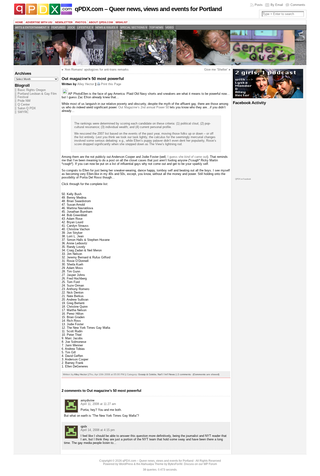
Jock (71, 27)
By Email (277, 5)
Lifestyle (84, 27)
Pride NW (24, 100)
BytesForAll (175, 464)
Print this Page (111, 84)
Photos (80, 22)
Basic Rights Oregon (32, 90)
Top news (156, 27)
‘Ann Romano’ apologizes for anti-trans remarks (96, 69)
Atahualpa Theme (152, 464)
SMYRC (23, 112)
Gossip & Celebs (147, 374)
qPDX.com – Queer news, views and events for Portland (148, 9)
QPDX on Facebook (243, 179)
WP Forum (210, 464)
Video (170, 27)
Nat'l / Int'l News (166, 374)
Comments (297, 5)
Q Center (24, 104)
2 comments (184, 374)
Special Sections (132, 27)
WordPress (126, 464)
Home (19, 22)
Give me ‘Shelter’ (216, 69)
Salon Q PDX (27, 108)
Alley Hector (85, 84)
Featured (58, 27)
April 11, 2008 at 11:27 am (98, 404)
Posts (259, 5)
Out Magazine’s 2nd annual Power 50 (143, 107)
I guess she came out (187, 157)
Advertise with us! (39, 22)
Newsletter (64, 22)
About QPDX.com (101, 22)
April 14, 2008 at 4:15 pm (98, 430)
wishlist (121, 22)
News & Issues (105, 27)
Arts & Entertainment (31, 27)
